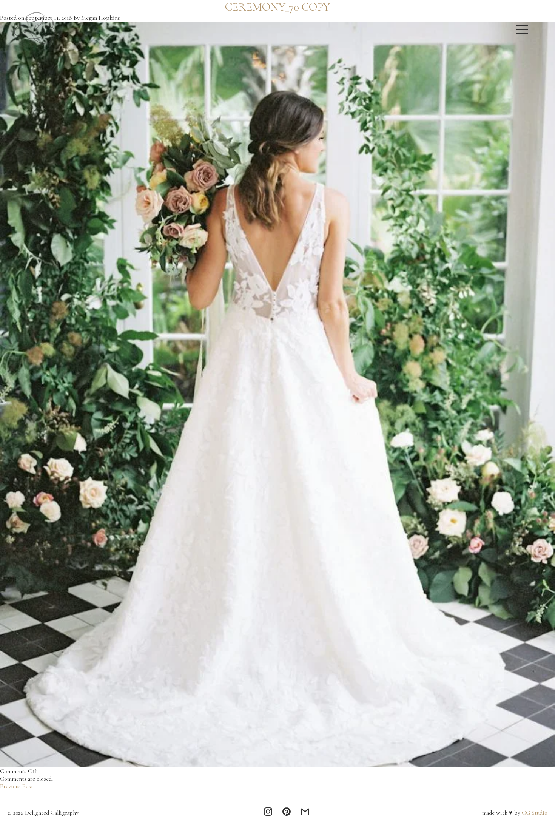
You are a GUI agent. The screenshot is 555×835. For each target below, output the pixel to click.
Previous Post (16, 786)
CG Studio (533, 812)
